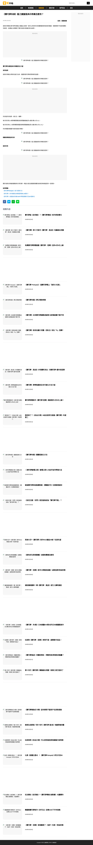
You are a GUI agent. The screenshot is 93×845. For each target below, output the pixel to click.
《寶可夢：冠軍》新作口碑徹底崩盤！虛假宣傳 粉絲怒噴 (45, 570)
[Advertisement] (80, 37)
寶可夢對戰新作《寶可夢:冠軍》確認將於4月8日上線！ (44, 400)
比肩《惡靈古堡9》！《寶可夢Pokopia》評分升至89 (43, 755)
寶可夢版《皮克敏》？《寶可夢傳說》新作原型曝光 (43, 215)
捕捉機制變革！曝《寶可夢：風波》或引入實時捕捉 (43, 585)
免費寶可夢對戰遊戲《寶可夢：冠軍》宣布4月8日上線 (44, 245)
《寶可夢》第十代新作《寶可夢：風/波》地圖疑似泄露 (44, 230)
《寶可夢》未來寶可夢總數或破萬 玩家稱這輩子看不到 (44, 315)
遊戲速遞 (41, 8)
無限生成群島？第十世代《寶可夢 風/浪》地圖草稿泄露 (44, 725)
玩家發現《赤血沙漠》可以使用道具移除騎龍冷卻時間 (44, 740)
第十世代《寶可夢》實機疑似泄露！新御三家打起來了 (44, 670)
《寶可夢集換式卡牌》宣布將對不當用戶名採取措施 (43, 710)
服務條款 (46, 842)
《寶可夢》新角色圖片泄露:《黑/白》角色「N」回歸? (44, 330)
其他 (71, 8)
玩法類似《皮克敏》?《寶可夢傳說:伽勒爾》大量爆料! (44, 795)
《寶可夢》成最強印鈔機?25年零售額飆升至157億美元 (19, 196)
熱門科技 (62, 8)
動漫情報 (30, 8)
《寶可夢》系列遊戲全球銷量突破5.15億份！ (16, 193)
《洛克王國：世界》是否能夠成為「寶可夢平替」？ (43, 500)
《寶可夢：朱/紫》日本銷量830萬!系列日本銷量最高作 (44, 625)
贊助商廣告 (35, 33)
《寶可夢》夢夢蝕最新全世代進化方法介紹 (40, 385)
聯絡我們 (54, 842)
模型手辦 (51, 8)
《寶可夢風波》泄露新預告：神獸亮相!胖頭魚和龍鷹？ (44, 655)
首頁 (21, 8)
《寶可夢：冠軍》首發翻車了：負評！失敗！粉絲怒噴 (44, 825)
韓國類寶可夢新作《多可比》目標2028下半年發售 (42, 810)
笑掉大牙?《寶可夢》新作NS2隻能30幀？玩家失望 (43, 540)
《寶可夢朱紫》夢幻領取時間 (35, 300)
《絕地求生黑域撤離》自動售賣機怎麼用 (39, 555)
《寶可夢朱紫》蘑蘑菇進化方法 (36, 455)
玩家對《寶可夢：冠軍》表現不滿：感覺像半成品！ (43, 640)
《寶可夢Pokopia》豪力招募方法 (12, 190)
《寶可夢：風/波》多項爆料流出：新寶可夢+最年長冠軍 (45, 370)
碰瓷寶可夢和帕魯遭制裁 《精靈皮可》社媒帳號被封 (43, 485)
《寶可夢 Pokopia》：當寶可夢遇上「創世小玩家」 (43, 285)
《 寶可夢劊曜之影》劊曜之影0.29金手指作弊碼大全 (43, 470)
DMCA (50, 842)
